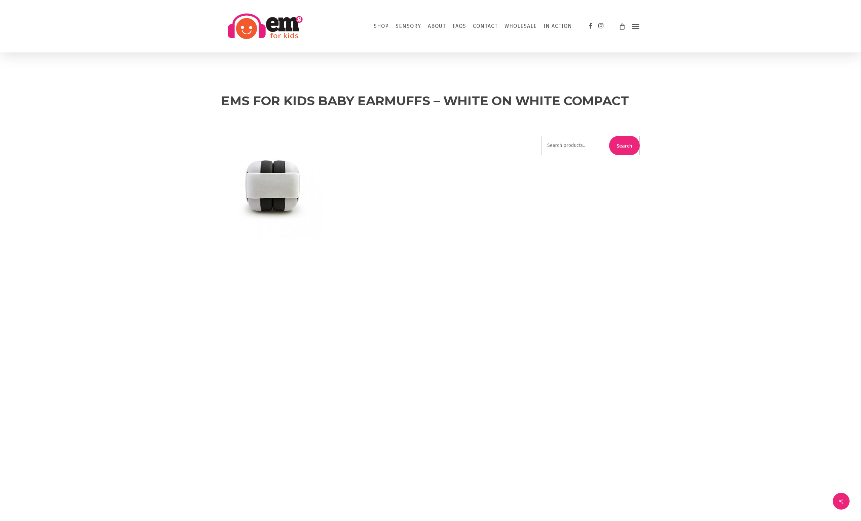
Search (624, 146)
